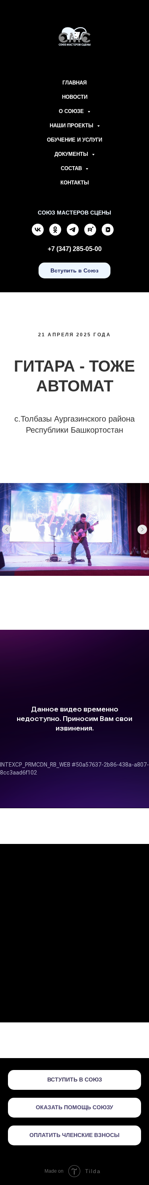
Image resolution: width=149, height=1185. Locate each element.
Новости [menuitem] (74, 97)
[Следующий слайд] (142, 529)
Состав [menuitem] (72, 168)
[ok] (55, 233)
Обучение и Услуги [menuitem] (74, 140)
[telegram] (73, 233)
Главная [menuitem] (74, 83)
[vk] (38, 233)
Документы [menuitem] (72, 154)
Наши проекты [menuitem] (72, 125)
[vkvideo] (108, 233)
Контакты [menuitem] (74, 183)
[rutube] (90, 233)
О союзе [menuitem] (72, 111)
